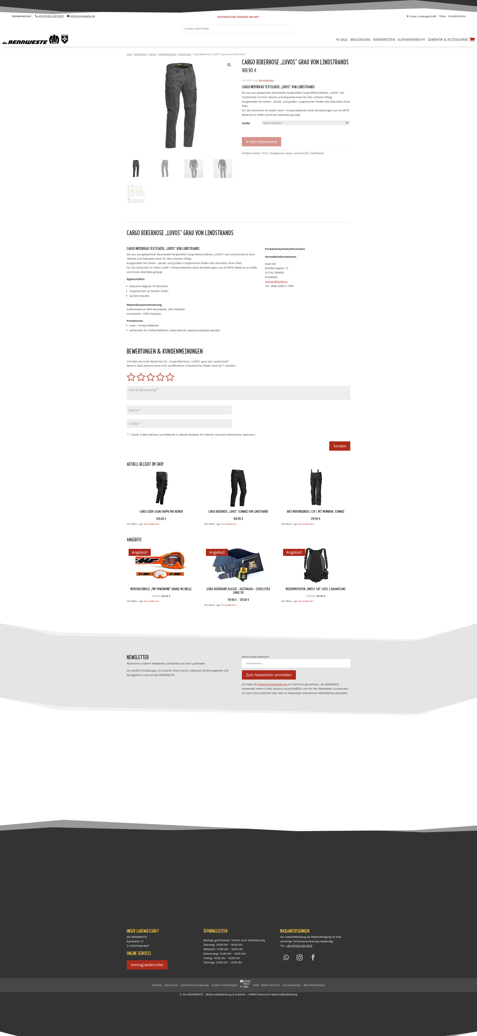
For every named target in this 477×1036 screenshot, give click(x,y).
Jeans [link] (289, 153)
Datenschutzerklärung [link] (195, 985)
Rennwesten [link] (384, 39)
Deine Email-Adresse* (255, 657)
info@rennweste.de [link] (82, 16)
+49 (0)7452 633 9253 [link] (50, 16)
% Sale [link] (342, 39)
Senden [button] (339, 445)
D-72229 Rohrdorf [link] (138, 946)
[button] (229, 65)
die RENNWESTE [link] (137, 937)
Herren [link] (152, 54)
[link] (35, 39)
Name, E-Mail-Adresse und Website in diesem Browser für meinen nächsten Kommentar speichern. (193, 434)
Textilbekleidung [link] (167, 54)
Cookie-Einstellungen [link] (224, 985)
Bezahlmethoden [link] (314, 985)
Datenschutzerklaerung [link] (272, 684)
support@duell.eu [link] (276, 281)
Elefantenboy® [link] (411, 39)
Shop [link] (442, 16)
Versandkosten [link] (266, 80)
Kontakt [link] (157, 985)
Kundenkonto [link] (457, 16)
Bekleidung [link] (360, 39)
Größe (246, 123)
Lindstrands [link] (301, 153)
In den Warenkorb (261, 141)
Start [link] (129, 54)
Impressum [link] (171, 985)
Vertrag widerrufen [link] (147, 964)
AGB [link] (255, 985)
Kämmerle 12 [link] (135, 941)
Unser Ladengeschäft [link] (421, 16)
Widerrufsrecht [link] (270, 985)
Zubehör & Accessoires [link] (448, 39)
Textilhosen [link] (185, 54)
